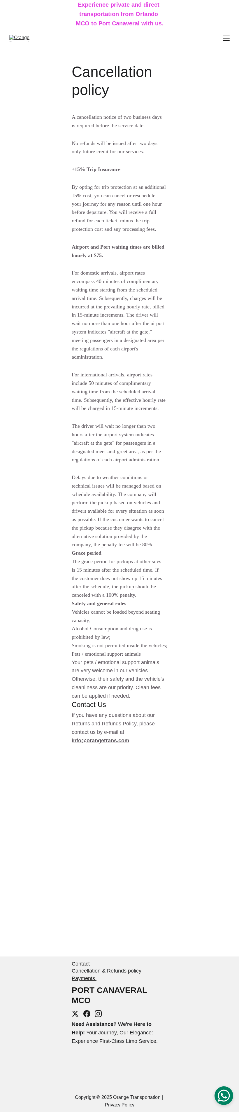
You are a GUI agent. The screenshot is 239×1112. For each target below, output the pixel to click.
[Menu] (226, 38)
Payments (84, 978)
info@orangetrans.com (100, 740)
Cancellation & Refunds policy (106, 971)
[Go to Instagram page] (98, 1013)
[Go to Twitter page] (75, 1013)
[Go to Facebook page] (86, 1013)
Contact (81, 964)
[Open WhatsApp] (224, 1095)
